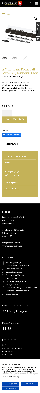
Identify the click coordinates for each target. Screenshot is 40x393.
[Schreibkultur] (9, 3)
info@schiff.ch (9, 233)
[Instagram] (10, 328)
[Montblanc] (10, 144)
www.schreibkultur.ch (12, 246)
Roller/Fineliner (11, 188)
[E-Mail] (38, 34)
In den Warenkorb (15, 119)
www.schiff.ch (8, 236)
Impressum (7, 354)
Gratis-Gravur (12, 294)
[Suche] (30, 4)
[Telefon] (38, 24)
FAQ (4, 345)
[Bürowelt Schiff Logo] (20, 3)
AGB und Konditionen (12, 348)
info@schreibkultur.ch (12, 242)
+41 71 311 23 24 (17, 230)
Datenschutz (7, 351)
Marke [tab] (7, 162)
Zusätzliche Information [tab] (15, 156)
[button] (35, 18)
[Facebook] (4, 328)
